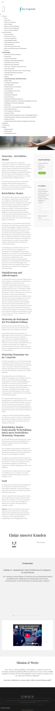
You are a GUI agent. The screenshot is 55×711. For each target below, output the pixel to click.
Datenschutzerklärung (44, 219)
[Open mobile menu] (3, 9)
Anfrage (42, 173)
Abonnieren (43, 212)
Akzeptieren (5, 708)
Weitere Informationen (27, 710)
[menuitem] (4, 16)
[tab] (13, 615)
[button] (26, 550)
